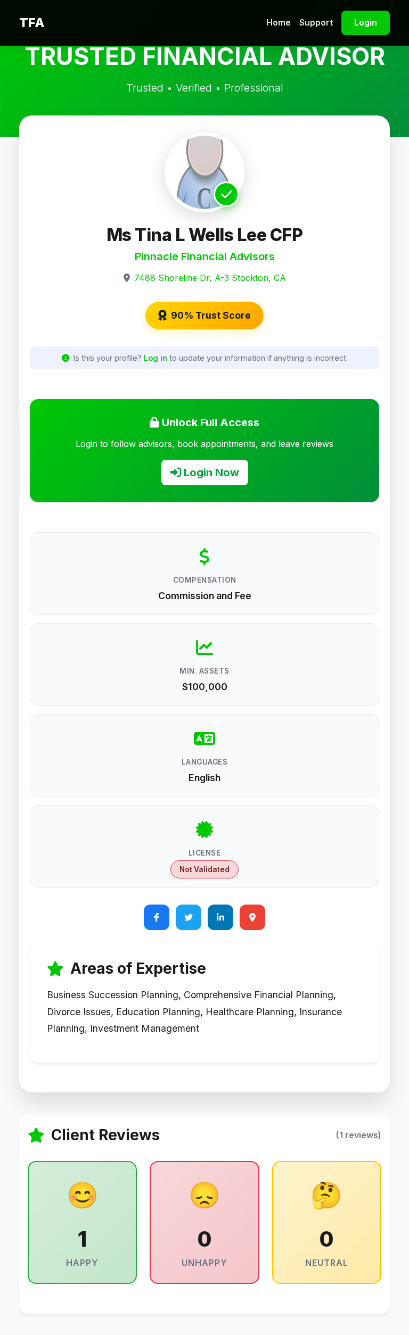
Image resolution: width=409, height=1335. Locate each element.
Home (278, 22)
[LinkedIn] (220, 917)
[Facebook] (156, 917)
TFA (32, 22)
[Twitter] (188, 917)
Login (365, 22)
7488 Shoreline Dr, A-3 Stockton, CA (210, 277)
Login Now (210, 472)
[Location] (252, 917)
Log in (155, 357)
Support (316, 22)
